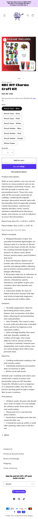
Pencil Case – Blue (12, 108)
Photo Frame (9, 143)
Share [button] (6, 435)
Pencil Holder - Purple (13, 138)
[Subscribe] (32, 484)
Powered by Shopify (26, 515)
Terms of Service (10, 468)
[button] (4, 15)
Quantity (5, 148)
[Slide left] (15, 79)
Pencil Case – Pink (12, 118)
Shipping (7, 463)
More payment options (19, 172)
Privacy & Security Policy (14, 454)
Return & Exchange (11, 459)
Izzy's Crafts (15, 515)
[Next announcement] (34, 3)
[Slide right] (23, 79)
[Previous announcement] (4, 3)
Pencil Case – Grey (12, 113)
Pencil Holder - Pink (12, 133)
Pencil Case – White (12, 123)
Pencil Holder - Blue (12, 128)
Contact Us (8, 449)
